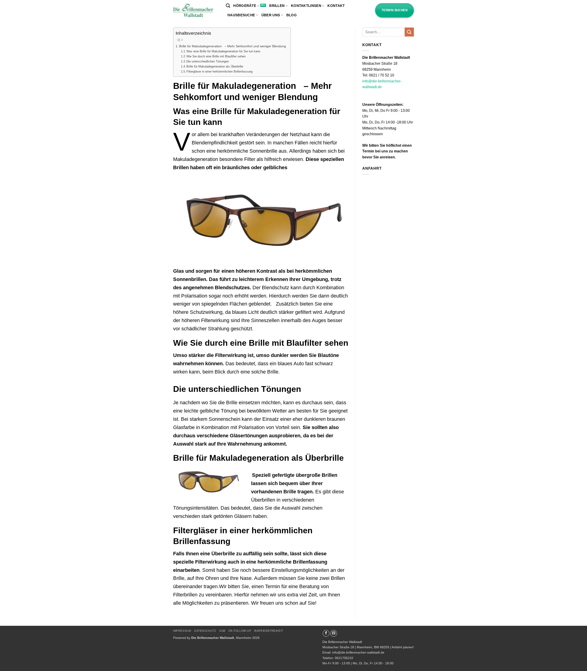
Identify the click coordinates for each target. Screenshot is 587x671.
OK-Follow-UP (239, 630)
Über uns (270, 15)
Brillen (277, 6)
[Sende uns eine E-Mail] (333, 633)
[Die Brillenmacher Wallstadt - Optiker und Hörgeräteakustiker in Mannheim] (196, 10)
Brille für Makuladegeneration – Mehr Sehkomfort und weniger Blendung (232, 46)
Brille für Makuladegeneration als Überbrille (214, 66)
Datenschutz (205, 630)
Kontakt (336, 6)
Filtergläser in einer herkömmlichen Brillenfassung (219, 71)
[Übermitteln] (409, 32)
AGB (222, 630)
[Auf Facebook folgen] (326, 633)
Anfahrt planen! (403, 647)
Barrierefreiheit (268, 630)
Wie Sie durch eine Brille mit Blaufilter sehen (216, 56)
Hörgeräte (244, 6)
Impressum (182, 630)
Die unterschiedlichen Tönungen (207, 61)
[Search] (228, 6)
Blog (291, 15)
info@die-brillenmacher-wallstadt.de (358, 652)
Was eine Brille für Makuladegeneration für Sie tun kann (223, 51)
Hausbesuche (241, 15)
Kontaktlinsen (306, 6)
